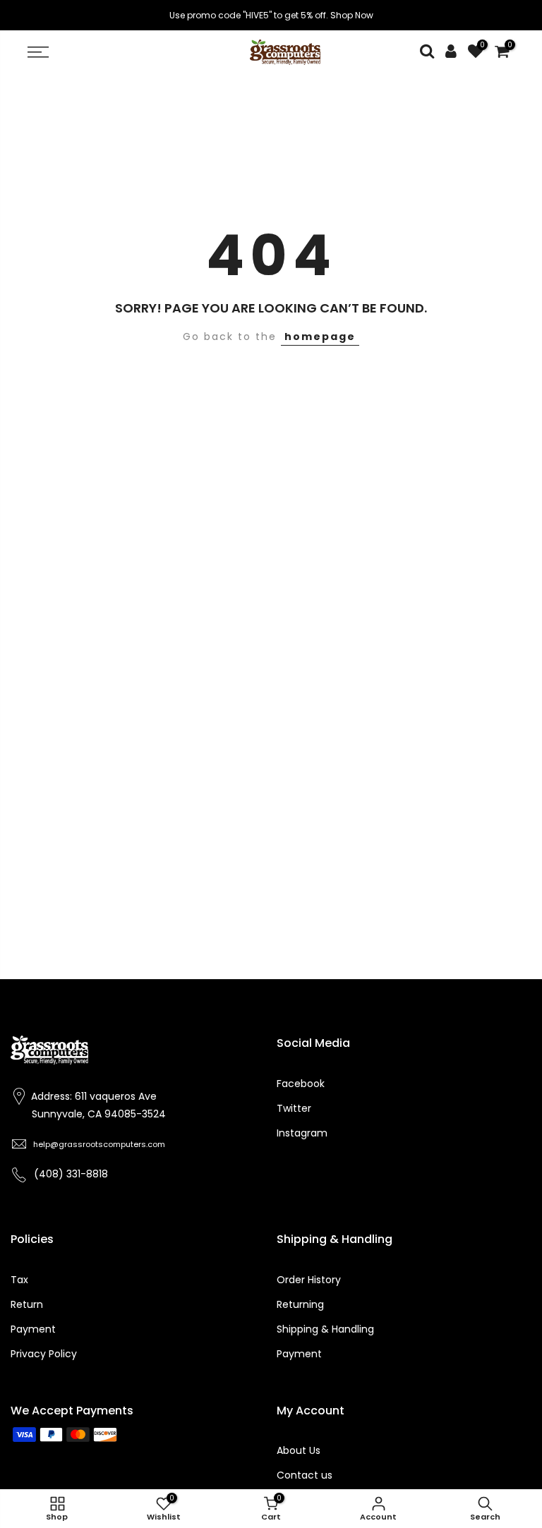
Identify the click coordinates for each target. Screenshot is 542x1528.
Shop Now (351, 15)
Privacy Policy (44, 1354)
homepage (320, 336)
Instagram (302, 1133)
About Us (298, 1450)
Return (27, 1304)
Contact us (304, 1475)
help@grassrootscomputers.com (99, 1144)
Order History (309, 1280)
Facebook (301, 1084)
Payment (33, 1329)
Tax (19, 1280)
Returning (300, 1304)
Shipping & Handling (325, 1329)
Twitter (294, 1108)
